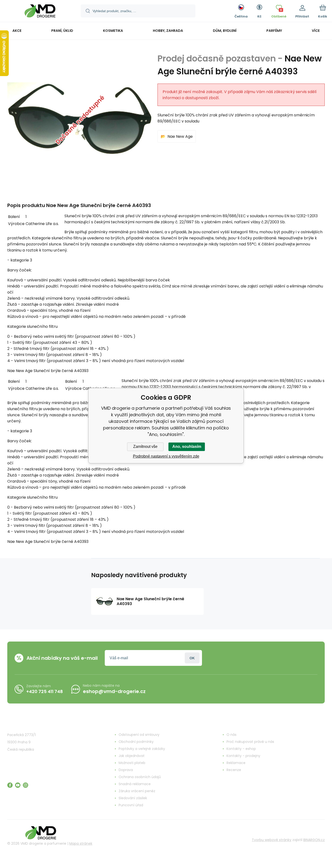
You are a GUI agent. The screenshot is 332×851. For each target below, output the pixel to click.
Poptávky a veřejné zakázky (142, 748)
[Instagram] (25, 785)
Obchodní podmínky (136, 741)
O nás (231, 734)
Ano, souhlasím (186, 446)
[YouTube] (17, 785)
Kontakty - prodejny (243, 755)
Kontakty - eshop (241, 748)
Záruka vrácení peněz (137, 791)
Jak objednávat (132, 755)
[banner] (40, 11)
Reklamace (236, 762)
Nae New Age (180, 136)
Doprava (126, 769)
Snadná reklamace (135, 784)
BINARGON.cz (314, 839)
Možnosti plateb (132, 762)
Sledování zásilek (133, 798)
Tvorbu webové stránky (271, 839)
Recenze (234, 769)
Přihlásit (192, 657)
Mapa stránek (80, 843)
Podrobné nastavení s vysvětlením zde (166, 456)
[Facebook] (10, 785)
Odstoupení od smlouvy (139, 734)
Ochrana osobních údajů (140, 776)
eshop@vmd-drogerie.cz (114, 691)
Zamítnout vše (145, 446)
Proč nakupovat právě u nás (250, 741)
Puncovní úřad (131, 805)
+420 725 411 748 (44, 691)
